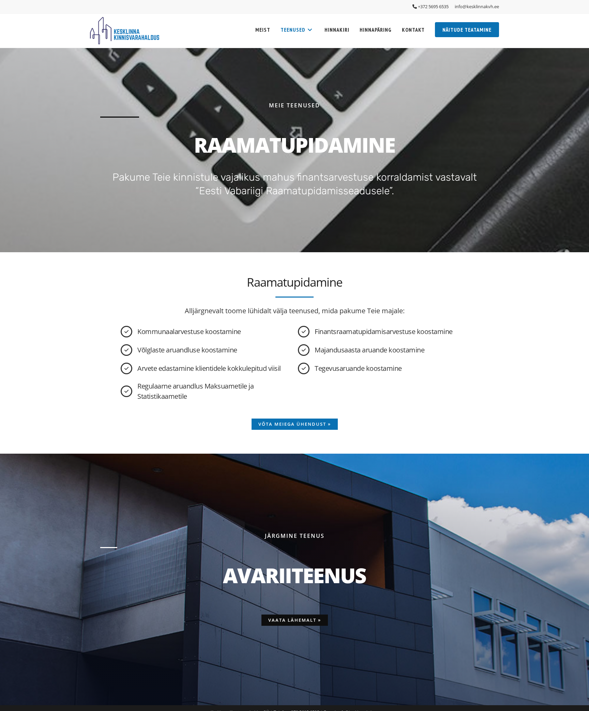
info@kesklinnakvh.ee (477, 6)
